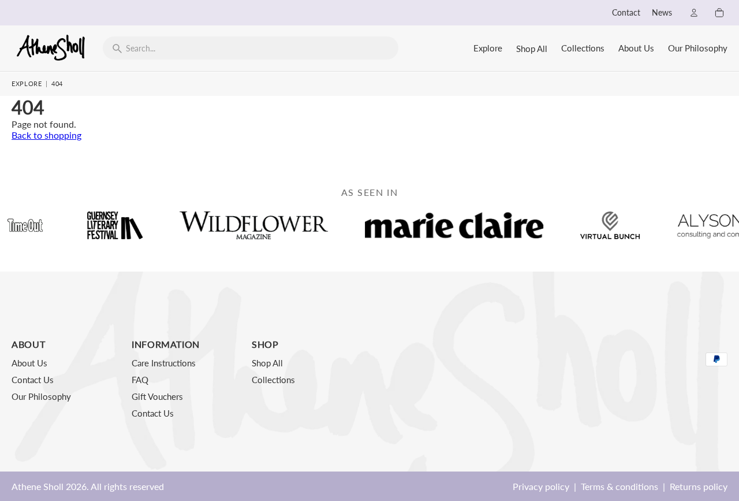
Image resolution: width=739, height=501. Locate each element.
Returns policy (698, 486)
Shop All (531, 48)
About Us (636, 48)
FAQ (140, 379)
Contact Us (33, 379)
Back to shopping (46, 134)
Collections (582, 48)
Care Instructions (164, 363)
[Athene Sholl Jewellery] (51, 47)
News (662, 13)
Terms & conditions (619, 486)
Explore (487, 48)
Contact (626, 13)
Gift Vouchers (157, 396)
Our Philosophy (697, 48)
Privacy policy (541, 486)
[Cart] (719, 13)
